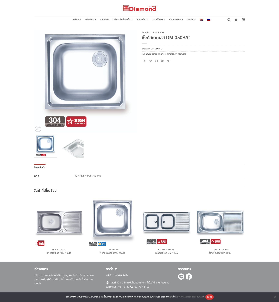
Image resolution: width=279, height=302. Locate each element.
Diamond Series (158, 54)
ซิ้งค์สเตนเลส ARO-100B (59, 253)
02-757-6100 (142, 287)
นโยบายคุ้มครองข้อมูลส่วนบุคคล (189, 296)
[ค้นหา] (228, 19)
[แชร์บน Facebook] (145, 61)
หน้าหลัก (145, 32)
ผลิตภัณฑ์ (104, 19)
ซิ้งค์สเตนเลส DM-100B (220, 253)
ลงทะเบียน (141, 19)
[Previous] (40, 81)
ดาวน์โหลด (158, 19)
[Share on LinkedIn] (168, 61)
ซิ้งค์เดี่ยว (170, 54)
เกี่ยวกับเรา (90, 19)
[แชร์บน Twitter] (150, 61)
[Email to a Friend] (156, 61)
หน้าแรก (77, 19)
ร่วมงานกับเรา (176, 19)
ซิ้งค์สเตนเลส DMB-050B (112, 253)
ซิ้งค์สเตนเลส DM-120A (166, 253)
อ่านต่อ (37, 283)
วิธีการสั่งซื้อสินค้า (122, 19)
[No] (275, 298)
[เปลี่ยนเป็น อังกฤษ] (201, 19)
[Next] (131, 81)
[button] (236, 19)
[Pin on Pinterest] (162, 61)
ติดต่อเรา (191, 19)
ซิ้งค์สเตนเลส (158, 32)
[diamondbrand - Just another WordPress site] (139, 8)
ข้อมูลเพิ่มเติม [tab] (40, 167)
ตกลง (209, 297)
